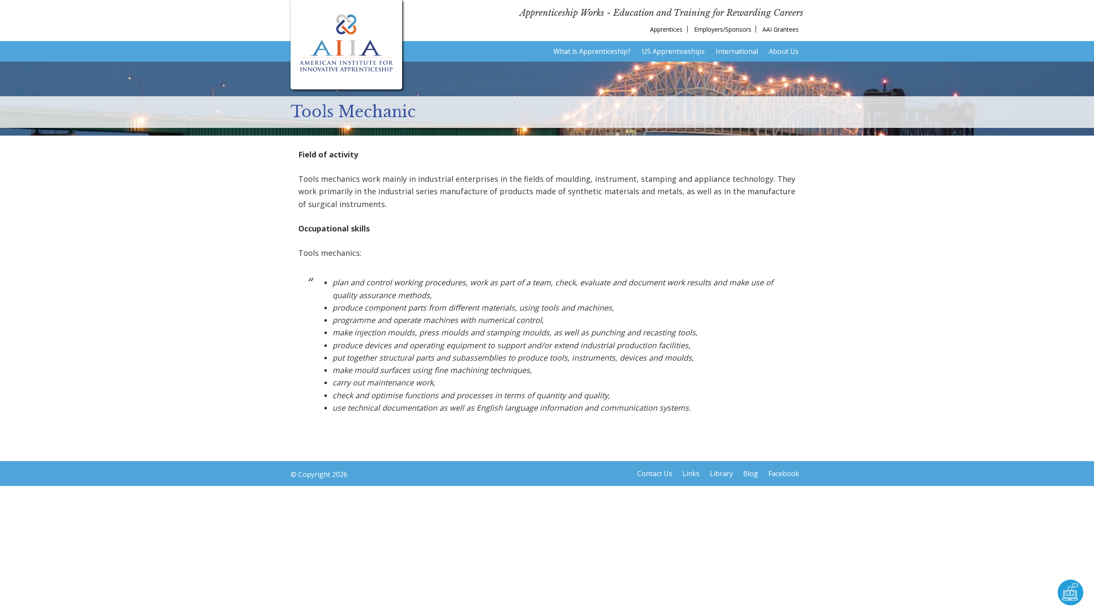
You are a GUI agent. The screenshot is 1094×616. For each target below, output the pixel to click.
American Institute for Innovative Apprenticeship (346, 43)
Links (691, 473)
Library (721, 473)
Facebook (783, 473)
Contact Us (654, 473)
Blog (750, 473)
